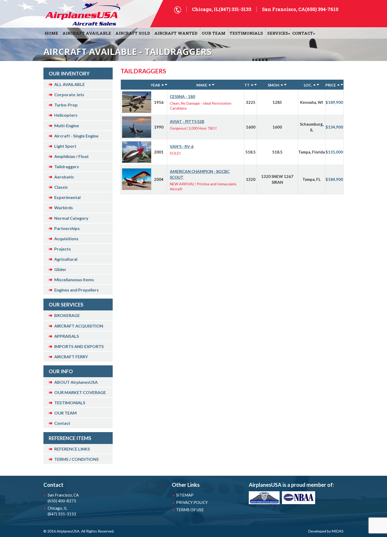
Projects (62, 248)
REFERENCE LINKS (72, 448)
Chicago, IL (62, 511)
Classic (61, 187)
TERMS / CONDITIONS (76, 459)
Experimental (67, 197)
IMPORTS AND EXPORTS (79, 346)
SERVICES (277, 33)
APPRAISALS (66, 336)
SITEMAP (185, 495)
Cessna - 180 (182, 96)
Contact (62, 423)
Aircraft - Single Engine (76, 135)
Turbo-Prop (66, 104)
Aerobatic (64, 176)
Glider (60, 269)
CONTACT (302, 33)
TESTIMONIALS (69, 402)
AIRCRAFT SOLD (132, 33)
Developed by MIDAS (326, 531)
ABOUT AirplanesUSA (76, 382)
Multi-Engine (66, 125)
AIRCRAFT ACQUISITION (78, 325)
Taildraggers (66, 166)
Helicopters (65, 114)
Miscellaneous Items (74, 279)
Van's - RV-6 (182, 146)
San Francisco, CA (63, 498)
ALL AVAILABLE (69, 84)
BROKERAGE (67, 315)
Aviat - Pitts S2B (187, 121)
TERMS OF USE (190, 509)
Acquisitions (66, 238)
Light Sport (65, 146)
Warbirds (63, 207)
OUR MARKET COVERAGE (80, 392)
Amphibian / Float (71, 156)
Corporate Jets (69, 94)
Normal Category (71, 218)
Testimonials (246, 33)
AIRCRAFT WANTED (175, 33)
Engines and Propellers (76, 289)
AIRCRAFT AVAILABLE (86, 33)
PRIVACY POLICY (192, 502)
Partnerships (67, 228)
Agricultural (65, 259)
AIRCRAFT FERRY (71, 356)
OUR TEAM (213, 33)
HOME (51, 33)
